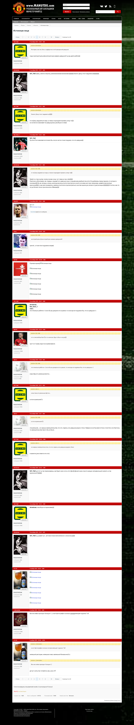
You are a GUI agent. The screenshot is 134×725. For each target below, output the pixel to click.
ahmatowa (16, 70)
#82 (44, 70)
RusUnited (33, 211)
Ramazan (71, 695)
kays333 (16, 201)
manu (15, 231)
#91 (44, 359)
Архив (74, 18)
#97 (44, 532)
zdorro (15, 359)
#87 (44, 231)
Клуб (59, 18)
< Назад (17, 37)
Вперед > (57, 37)
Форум (33, 21)
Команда (46, 18)
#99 (43, 610)
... (25, 37)
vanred (15, 259)
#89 (44, 301)
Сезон (53, 18)
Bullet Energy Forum (115, 700)
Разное (29, 25)
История (66, 18)
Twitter (106, 6)
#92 (44, 385)
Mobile (115, 6)
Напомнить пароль (85, 11)
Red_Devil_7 (17, 134)
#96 (44, 504)
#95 (44, 467)
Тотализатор (26, 18)
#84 (44, 134)
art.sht (15, 568)
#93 (44, 413)
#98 (43, 568)
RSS (110, 6)
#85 (44, 165)
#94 (44, 439)
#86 (44, 201)
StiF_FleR (16, 41)
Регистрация (75, 11)
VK (101, 6)
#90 (44, 329)
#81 (44, 41)
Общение (90, 18)
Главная (16, 18)
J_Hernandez (17, 610)
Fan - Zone (81, 18)
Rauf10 (15, 329)
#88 (44, 259)
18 (51, 37)
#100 (43, 640)
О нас (98, 18)
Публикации (36, 18)
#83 (44, 106)
